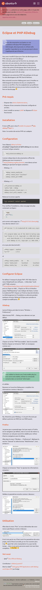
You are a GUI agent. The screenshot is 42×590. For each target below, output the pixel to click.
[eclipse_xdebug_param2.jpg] (21, 370)
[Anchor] (4, 33)
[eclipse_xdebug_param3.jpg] (21, 413)
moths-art (37, 581)
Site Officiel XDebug (15, 559)
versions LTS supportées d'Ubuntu (27, 12)
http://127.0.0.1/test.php (30, 221)
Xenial (24, 23)
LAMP (22, 110)
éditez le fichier (16, 144)
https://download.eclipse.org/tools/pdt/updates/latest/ (21, 286)
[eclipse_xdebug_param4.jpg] (21, 465)
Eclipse (29, 23)
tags (9, 10)
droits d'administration (20, 102)
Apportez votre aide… (9, 17)
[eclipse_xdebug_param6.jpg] (21, 513)
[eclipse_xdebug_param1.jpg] (21, 338)
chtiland (13, 563)
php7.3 (11, 128)
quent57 (19, 563)
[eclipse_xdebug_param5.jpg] (21, 491)
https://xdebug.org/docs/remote (14, 162)
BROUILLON (36, 23)
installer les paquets (25, 126)
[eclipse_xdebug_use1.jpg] (21, 536)
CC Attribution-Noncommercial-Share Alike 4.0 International (31, 586)
